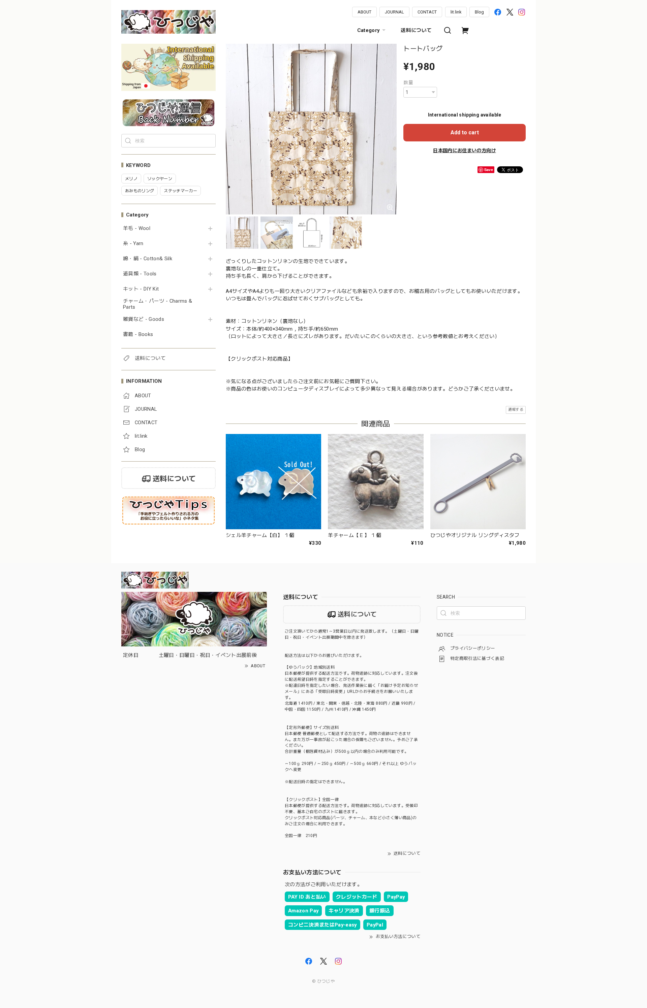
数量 (408, 82)
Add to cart (465, 132)
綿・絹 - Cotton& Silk (147, 259)
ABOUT (364, 11)
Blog (479, 11)
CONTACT (427, 11)
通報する (515, 409)
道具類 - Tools (140, 274)
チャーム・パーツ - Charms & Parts (157, 304)
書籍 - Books (138, 334)
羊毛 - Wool (136, 228)
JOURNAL (394, 11)
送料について (416, 30)
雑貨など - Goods (143, 319)
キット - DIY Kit (141, 289)
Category (368, 30)
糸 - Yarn (133, 243)
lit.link (456, 11)
